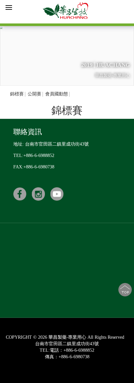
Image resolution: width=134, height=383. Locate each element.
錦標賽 (17, 94)
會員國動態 (56, 94)
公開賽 (34, 94)
